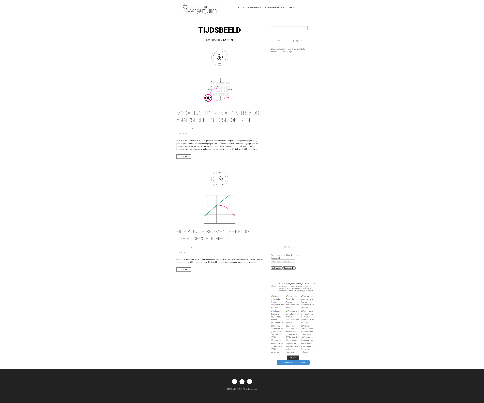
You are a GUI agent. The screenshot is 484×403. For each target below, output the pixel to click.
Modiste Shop (254, 7)
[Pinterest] (301, 8)
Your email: (275, 258)
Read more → (184, 156)
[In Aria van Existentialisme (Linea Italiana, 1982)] (278, 346)
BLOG (240, 7)
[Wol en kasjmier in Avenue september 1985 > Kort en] (278, 302)
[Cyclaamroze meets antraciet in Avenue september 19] (308, 317)
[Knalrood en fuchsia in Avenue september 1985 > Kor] (293, 302)
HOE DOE (183, 134)
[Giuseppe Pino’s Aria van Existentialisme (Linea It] (293, 332)
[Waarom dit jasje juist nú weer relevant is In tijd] (293, 346)
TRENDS (182, 252)
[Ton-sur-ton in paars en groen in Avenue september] (308, 302)
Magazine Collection (274, 7)
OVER (290, 7)
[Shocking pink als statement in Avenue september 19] (293, 317)
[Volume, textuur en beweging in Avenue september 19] (278, 317)
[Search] (306, 28)
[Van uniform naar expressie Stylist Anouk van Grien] (308, 346)
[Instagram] (306, 8)
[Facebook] (297, 8)
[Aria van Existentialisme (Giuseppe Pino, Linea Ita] (278, 332)
